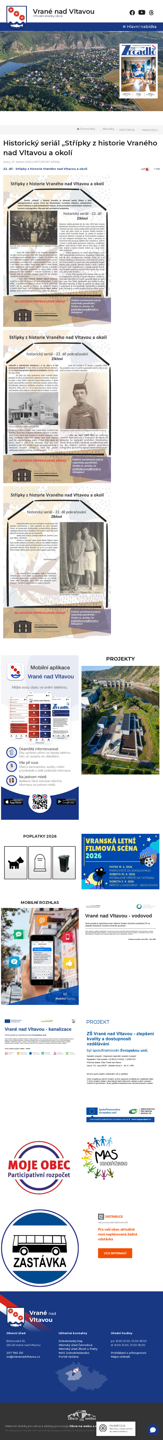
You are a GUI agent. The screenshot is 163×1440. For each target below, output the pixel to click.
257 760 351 (14, 1352)
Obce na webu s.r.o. (84, 1426)
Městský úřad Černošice (76, 1345)
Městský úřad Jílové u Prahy (78, 1348)
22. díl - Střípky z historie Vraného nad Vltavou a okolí (45, 168)
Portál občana (69, 1356)
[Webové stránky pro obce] (81, 1415)
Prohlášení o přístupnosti (128, 1352)
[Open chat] (153, 1430)
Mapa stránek (120, 1356)
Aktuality (108, 128)
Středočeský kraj (70, 1341)
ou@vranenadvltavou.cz (23, 1356)
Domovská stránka (89, 128)
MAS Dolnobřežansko (74, 1352)
